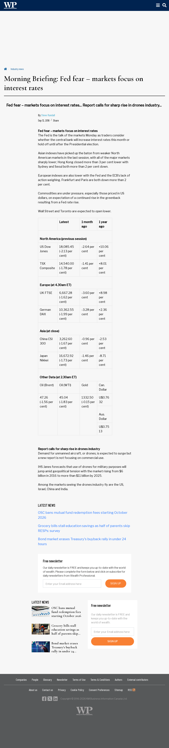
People (35, 679)
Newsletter (62, 679)
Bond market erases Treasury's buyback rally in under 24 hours (64, 647)
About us (33, 690)
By (46, 115)
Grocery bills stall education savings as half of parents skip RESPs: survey (65, 630)
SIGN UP (115, 583)
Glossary (47, 679)
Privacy (62, 690)
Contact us (47, 690)
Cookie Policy (77, 690)
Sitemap (119, 690)
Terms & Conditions (100, 679)
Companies (21, 679)
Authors (118, 679)
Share (56, 120)
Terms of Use (78, 679)
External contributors (137, 679)
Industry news (17, 68)
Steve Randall (48, 115)
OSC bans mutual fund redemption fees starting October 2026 (66, 612)
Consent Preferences (99, 690)
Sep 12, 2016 (44, 120)
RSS (130, 690)
